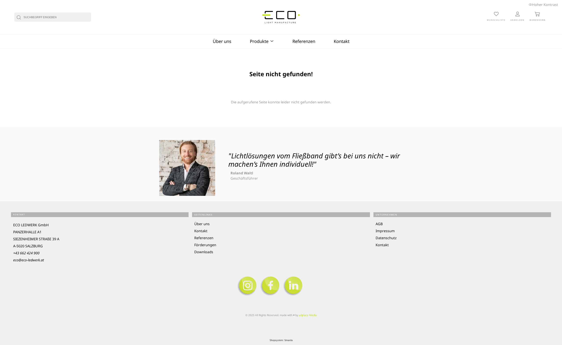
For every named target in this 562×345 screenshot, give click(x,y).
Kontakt (341, 41)
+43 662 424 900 (26, 253)
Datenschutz (386, 237)
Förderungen (205, 244)
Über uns (222, 41)
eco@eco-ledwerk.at (28, 260)
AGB (379, 223)
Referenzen (303, 41)
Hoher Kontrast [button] (545, 4)
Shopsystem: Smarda (281, 340)
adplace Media (308, 315)
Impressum (385, 230)
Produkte (260, 41)
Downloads (203, 251)
